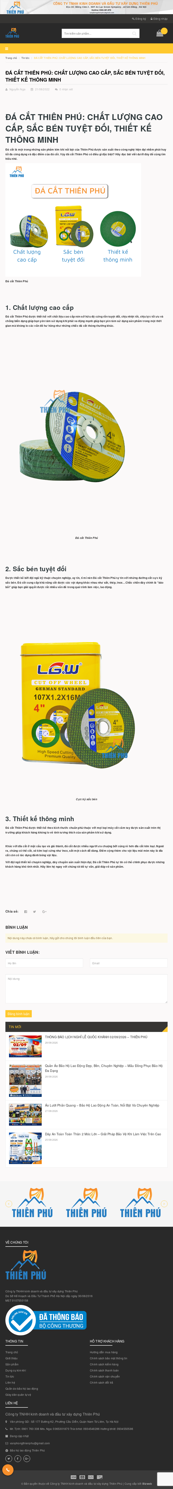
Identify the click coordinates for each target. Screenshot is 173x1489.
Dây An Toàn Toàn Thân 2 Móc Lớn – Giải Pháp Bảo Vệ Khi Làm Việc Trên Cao (103, 1134)
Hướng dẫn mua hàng (104, 1352)
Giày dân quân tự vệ (18, 1394)
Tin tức (9, 1376)
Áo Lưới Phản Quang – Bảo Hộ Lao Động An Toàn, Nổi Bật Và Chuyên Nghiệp (102, 1105)
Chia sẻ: (11, 911)
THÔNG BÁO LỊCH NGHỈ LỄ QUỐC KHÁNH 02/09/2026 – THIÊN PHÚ (96, 1037)
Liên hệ (10, 1382)
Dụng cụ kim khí (15, 1370)
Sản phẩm (11, 1364)
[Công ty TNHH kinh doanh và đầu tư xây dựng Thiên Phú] (32, 1204)
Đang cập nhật (19, 1436)
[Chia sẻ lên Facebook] (26, 912)
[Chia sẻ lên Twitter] (35, 912)
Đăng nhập (160, 18)
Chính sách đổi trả (101, 1382)
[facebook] (17, 1458)
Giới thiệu (11, 1358)
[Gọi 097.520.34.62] (8, 1470)
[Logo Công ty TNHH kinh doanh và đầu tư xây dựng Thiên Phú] (30, 33)
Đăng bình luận (19, 1013)
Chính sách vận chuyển (105, 1376)
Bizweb (147, 1484)
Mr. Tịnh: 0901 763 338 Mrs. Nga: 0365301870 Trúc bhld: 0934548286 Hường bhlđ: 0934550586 (71, 1429)
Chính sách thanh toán (104, 1370)
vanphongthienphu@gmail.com (30, 1443)
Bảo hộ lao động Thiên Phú (27, 1450)
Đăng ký (140, 18)
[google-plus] (26, 1458)
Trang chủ (11, 1352)
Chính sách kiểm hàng (104, 1364)
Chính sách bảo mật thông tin (108, 1358)
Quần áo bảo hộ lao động (21, 1388)
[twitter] (8, 1458)
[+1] (44, 912)
